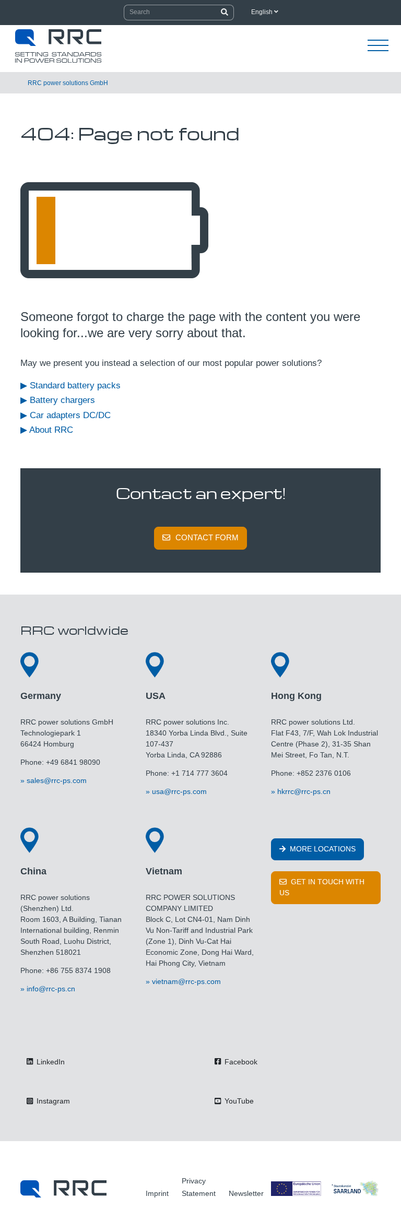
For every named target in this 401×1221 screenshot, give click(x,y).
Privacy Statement (199, 1187)
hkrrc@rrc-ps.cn (304, 791)
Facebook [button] (239, 1062)
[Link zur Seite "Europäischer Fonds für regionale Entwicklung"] (326, 1188)
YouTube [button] (238, 1101)
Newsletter (246, 1193)
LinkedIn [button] (49, 1062)
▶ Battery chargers (57, 400)
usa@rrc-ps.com (179, 791)
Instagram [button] (52, 1101)
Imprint (157, 1193)
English (262, 12)
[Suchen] (225, 12)
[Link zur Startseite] (63, 1188)
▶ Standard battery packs (70, 385)
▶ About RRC (46, 430)
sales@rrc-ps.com (57, 780)
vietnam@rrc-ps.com (186, 981)
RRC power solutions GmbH (68, 83)
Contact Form (207, 537)
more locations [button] (322, 849)
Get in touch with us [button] (321, 887)
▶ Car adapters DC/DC (65, 415)
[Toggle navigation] (378, 46)
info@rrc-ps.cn (51, 989)
